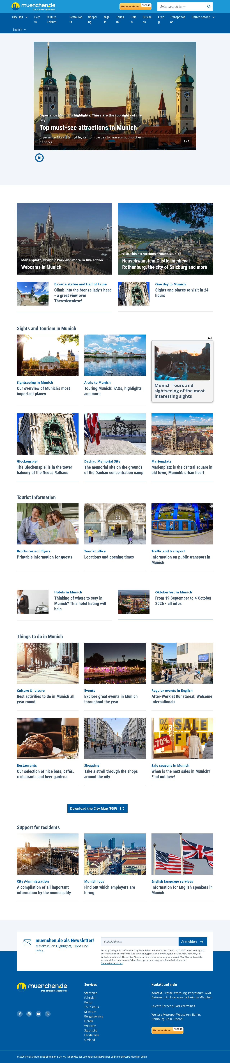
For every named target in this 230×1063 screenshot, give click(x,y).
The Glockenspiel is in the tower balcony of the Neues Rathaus (44, 470)
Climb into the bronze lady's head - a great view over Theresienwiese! (83, 295)
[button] (20, 17)
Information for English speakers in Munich (182, 890)
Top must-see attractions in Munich (88, 127)
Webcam (90, 1026)
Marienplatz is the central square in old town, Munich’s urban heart (181, 470)
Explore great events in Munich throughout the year (111, 699)
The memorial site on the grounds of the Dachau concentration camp (113, 470)
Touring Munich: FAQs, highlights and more (113, 391)
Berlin (196, 1015)
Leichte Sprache (162, 1006)
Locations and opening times (109, 557)
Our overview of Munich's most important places (43, 391)
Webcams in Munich (41, 267)
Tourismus (91, 1007)
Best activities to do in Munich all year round (45, 699)
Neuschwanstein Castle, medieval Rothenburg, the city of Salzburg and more (164, 264)
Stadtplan (90, 993)
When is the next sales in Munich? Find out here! (180, 774)
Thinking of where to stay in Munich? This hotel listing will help (80, 603)
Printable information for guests (44, 557)
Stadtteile (90, 1030)
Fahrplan (90, 998)
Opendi (178, 1019)
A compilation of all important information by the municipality (44, 890)
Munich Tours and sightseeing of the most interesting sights (180, 390)
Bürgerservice (93, 1016)
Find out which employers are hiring (109, 890)
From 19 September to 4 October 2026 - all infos (183, 601)
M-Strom (90, 1012)
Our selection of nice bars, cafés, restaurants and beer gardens (45, 774)
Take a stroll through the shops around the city (111, 774)
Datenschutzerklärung (112, 963)
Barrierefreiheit (184, 1006)
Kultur (88, 1002)
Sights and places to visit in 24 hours (181, 293)
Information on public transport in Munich (180, 560)
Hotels (88, 1021)
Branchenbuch (135, 6)
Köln (169, 1019)
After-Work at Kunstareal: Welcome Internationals (181, 699)
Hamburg (157, 1019)
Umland (89, 1040)
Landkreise (91, 1035)
